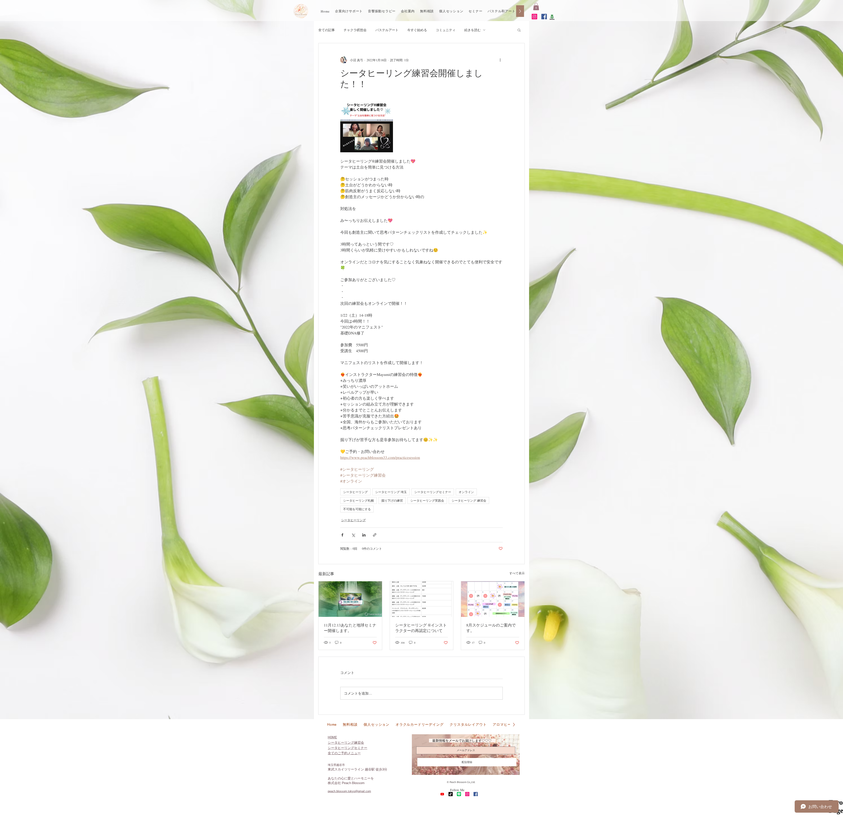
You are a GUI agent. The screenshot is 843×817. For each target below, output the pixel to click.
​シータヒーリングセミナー (347, 748)
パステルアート (386, 30)
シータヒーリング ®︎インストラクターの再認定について (421, 627)
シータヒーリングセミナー (432, 492)
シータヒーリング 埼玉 (391, 492)
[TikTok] (451, 794)
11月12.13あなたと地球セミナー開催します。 (350, 627)
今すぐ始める (417, 30)
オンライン (466, 492)
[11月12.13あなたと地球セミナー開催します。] (350, 599)
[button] (536, 6)
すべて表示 (517, 573)
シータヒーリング (355, 492)
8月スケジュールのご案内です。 (491, 627)
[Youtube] (442, 794)
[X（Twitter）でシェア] (353, 535)
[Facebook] (544, 16)
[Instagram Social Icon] (534, 16)
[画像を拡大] (366, 126)
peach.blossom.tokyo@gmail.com (349, 791)
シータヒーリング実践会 (427, 500)
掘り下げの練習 (392, 500)
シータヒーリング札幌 (358, 500)
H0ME (332, 737)
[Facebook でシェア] (342, 535)
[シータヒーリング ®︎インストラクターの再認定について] (421, 599)
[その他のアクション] (500, 60)
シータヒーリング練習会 (346, 742)
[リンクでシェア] (375, 535)
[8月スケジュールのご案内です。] (492, 599)
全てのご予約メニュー (344, 753)
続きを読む (472, 30)
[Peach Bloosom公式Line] (459, 794)
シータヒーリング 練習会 (469, 500)
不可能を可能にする (357, 509)
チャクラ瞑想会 (355, 30)
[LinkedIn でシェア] (364, 535)
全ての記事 (326, 30)
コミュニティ (446, 30)
